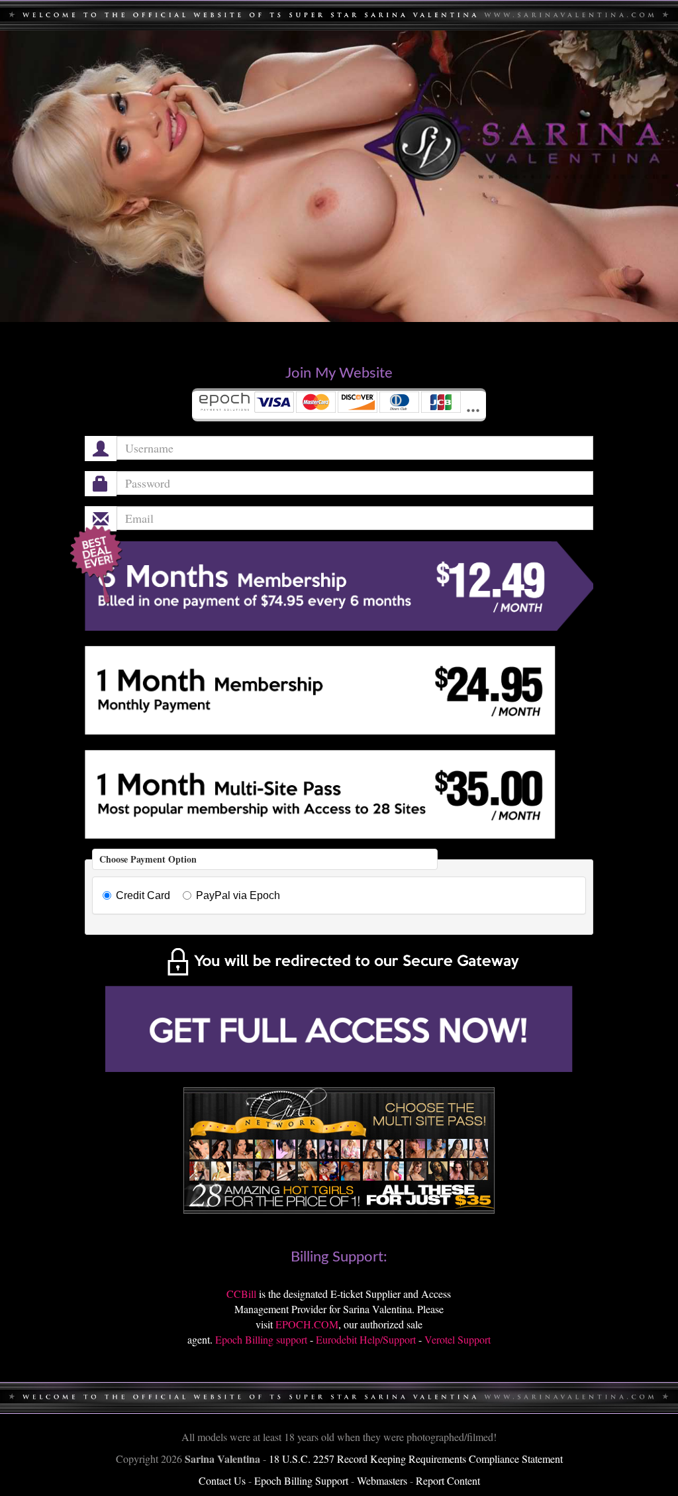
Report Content (448, 1480)
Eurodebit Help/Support (366, 1339)
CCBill (241, 1294)
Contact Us (222, 1480)
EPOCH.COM (306, 1324)
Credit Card (143, 895)
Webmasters (382, 1480)
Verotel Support (457, 1339)
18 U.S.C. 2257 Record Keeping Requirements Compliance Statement (416, 1459)
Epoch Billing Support (301, 1480)
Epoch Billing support (261, 1339)
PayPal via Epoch (238, 895)
